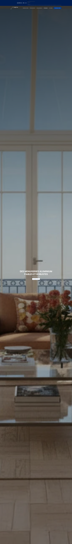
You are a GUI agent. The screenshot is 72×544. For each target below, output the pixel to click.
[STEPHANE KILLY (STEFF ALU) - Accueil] (14, 8)
